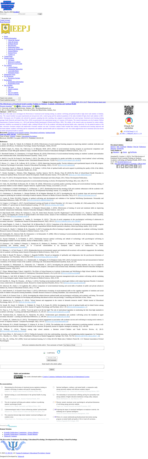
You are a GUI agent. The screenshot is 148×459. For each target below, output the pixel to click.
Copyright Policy (13, 71)
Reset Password (5, 22)
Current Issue (8, 56)
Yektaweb (21, 456)
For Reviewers (8, 76)
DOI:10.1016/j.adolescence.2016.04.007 (13, 247)
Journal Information (10, 38)
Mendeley (116, 152)
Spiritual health (50, 132)
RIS (118, 147)
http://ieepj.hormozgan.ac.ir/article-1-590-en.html (130, 163)
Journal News (12, 53)
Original (12, 136)
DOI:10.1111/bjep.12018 (27, 302)
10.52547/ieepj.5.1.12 (124, 162)
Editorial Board (13, 44)
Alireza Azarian (27, 106)
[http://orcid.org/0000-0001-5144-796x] (34, 107)
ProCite (136, 147)
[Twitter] (122, 166)
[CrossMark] (129, 130)
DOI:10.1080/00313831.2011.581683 (68, 221)
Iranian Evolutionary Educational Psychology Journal (33, 453)
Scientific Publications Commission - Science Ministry (21, 432)
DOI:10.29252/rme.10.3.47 (87, 195)
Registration (8, 80)
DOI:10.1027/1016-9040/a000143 (57, 321)
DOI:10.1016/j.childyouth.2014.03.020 (13, 331)
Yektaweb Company (10, 436)
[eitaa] (140, 166)
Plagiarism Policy (13, 73)
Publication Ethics (14, 47)
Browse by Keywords (15, 63)
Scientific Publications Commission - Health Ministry (21, 434)
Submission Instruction (15, 69)
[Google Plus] (135, 166)
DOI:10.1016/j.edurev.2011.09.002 (69, 160)
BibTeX (113, 147)
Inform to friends (13, 94)
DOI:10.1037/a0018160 (66, 165)
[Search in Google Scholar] (17, 107)
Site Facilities (8, 85)
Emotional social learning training (18, 132)
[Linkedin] (131, 166)
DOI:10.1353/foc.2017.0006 (54, 205)
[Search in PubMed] (20, 107)
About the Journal (13, 40)
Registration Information (16, 82)
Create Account (5, 20)
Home (6, 36)
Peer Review (12, 45)
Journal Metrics (13, 51)
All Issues (11, 60)
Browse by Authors (14, 62)
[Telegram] (127, 166)
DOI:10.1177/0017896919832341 (80, 175)
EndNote (123, 147)
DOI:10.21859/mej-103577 (19, 216)
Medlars (129, 147)
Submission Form (9, 74)
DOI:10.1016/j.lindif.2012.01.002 (58, 316)
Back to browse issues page (97, 102)
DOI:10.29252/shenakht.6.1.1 (77, 307)
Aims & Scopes (13, 42)
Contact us (11, 54)
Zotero (125, 152)
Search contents (13, 89)
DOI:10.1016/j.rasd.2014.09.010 (74, 283)
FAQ (9, 91)
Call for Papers (13, 67)
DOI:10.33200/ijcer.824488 (70, 273)
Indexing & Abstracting (15, 49)
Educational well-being (37, 132)
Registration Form (14, 83)
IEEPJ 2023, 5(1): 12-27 (79, 102)
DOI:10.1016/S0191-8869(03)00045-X (40, 200)
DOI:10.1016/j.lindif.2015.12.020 (58, 312)
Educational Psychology (29, 136)
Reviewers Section (14, 78)
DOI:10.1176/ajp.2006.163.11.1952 (45, 257)
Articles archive (9, 58)
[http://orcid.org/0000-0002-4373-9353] (15, 107)
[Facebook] (118, 166)
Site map (11, 87)
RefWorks (120, 148)
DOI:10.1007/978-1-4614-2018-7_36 (87, 336)
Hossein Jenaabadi (6, 106)
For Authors (8, 65)
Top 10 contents (13, 92)
